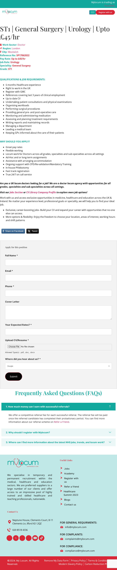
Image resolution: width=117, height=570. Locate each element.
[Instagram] (29, 538)
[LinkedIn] (22, 538)
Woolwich (13, 51)
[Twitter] (16, 538)
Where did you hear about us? (23, 359)
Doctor (21, 44)
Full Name (11, 255)
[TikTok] (41, 538)
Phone (9, 286)
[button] (58, 406)
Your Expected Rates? (18, 324)
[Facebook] (9, 538)
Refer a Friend (61, 421)
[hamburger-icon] (92, 12)
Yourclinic (109, 5)
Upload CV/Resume (17, 340)
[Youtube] (35, 538)
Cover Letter (12, 301)
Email (9, 270)
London (16, 48)
